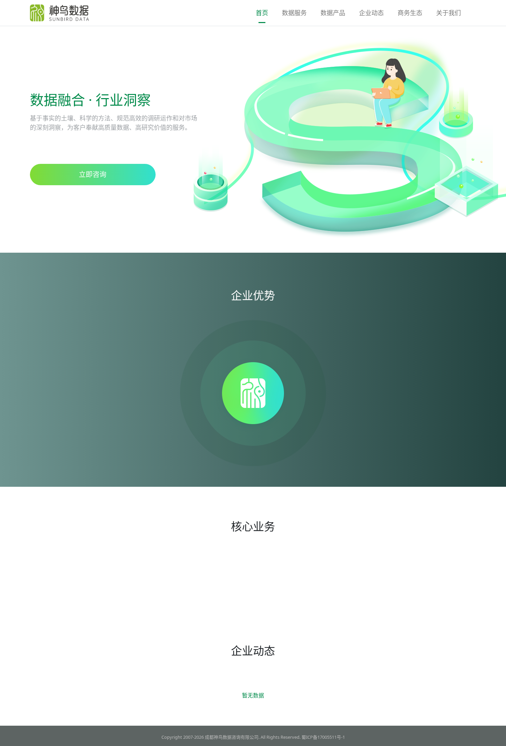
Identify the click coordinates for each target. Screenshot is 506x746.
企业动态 (371, 13)
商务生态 (410, 13)
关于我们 (448, 13)
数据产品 (332, 13)
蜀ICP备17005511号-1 (323, 737)
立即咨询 (92, 174)
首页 (262, 13)
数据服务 (294, 13)
